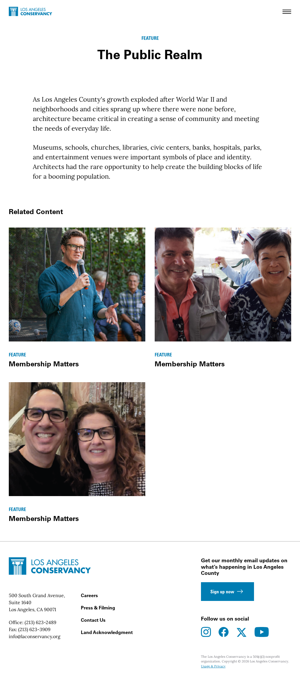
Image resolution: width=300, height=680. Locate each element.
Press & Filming (98, 608)
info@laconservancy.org (34, 636)
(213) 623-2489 (40, 622)
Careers (89, 595)
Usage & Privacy (213, 666)
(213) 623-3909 (34, 629)
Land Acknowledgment (107, 632)
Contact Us (93, 620)
